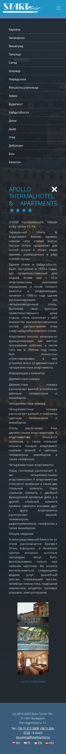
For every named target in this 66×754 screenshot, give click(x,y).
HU (51, 743)
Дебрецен (16, 145)
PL (29, 743)
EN (39, 743)
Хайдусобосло (19, 112)
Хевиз (13, 96)
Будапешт (16, 104)
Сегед (13, 63)
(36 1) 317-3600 (28, 728)
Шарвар (15, 71)
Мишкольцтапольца (23, 87)
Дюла (12, 121)
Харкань (15, 29)
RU (17, 743)
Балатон (15, 162)
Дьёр (12, 129)
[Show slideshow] (33, 681)
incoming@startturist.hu (33, 737)
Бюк (11, 154)
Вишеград (16, 46)
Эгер (12, 137)
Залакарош (17, 38)
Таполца (15, 54)
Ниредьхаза (17, 79)
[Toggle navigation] (59, 8)
